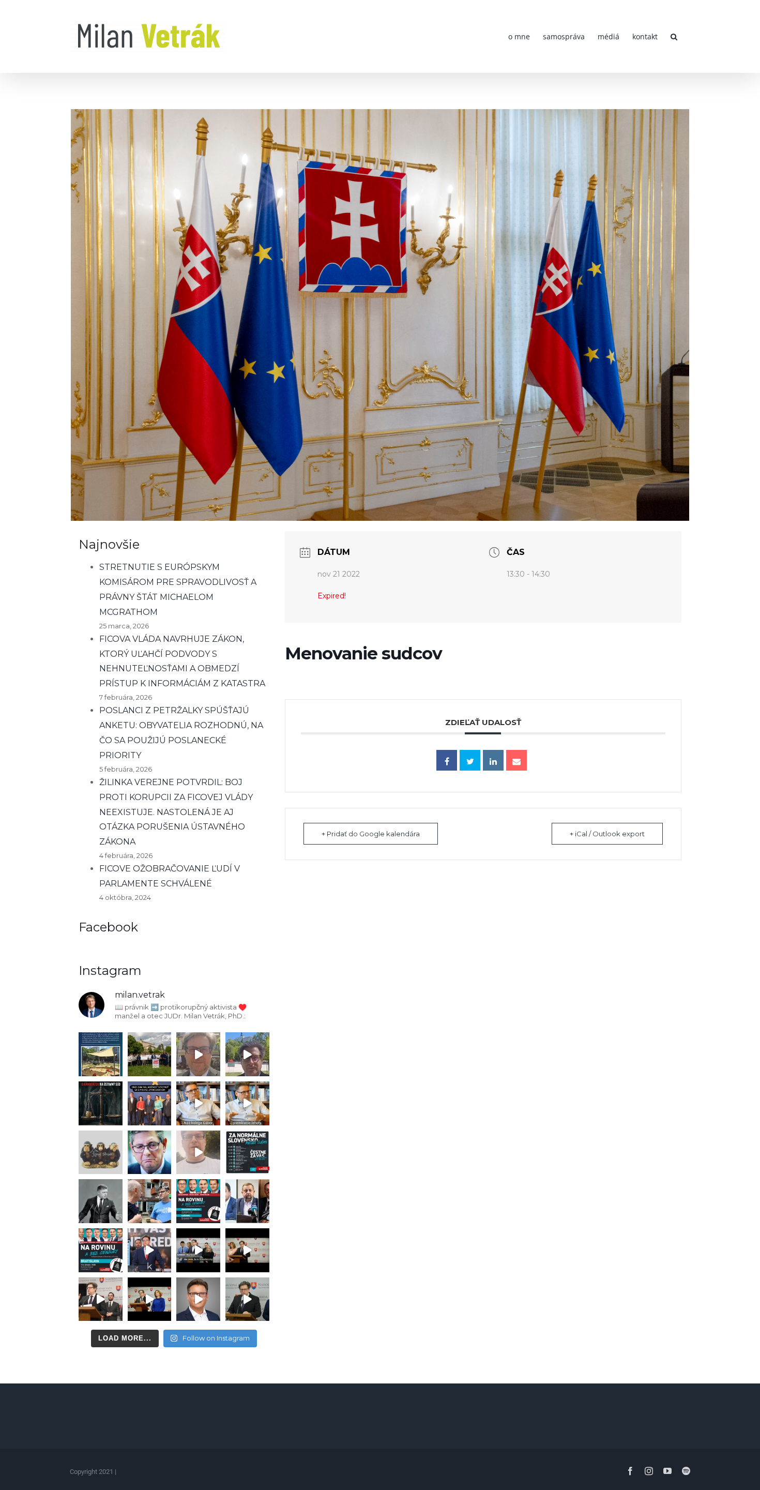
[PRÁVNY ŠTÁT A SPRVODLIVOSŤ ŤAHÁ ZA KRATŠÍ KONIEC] (101, 1299)
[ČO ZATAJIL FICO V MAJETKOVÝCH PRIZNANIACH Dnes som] (150, 1299)
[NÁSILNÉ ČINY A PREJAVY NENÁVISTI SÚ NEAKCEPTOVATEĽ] (101, 1201)
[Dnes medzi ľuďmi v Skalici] (198, 1153)
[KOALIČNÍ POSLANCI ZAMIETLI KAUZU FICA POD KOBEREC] (247, 1250)
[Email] (516, 760)
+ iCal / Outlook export (607, 834)
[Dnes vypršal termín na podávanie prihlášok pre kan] (101, 1103)
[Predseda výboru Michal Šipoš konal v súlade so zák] (247, 1299)
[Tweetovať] (470, 760)
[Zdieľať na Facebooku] (446, 760)
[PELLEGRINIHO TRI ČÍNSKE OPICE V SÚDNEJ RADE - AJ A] (101, 1153)
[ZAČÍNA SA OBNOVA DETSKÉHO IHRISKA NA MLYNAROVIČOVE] (101, 1054)
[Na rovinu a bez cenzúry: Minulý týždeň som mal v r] (198, 1201)
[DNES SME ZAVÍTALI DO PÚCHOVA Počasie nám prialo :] (150, 1201)
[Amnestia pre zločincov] (198, 1103)
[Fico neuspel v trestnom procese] (247, 1103)
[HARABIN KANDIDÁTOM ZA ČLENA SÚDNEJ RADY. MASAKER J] (247, 1201)
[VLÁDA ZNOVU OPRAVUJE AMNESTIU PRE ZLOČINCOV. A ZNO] (150, 1153)
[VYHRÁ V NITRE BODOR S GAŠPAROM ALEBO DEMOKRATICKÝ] (247, 1054)
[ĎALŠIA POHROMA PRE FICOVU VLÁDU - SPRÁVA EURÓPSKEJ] (150, 1103)
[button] (674, 36)
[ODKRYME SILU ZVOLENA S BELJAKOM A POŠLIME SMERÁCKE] (150, 1054)
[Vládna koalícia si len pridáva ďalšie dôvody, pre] (198, 1299)
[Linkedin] (493, 760)
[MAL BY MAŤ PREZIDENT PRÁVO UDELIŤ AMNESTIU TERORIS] (150, 1250)
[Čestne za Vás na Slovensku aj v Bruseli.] (247, 1153)
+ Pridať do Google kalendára (371, 834)
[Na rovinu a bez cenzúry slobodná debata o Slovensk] (101, 1250)
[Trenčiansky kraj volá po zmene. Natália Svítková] (198, 1054)
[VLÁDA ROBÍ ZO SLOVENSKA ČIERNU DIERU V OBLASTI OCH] (198, 1250)
